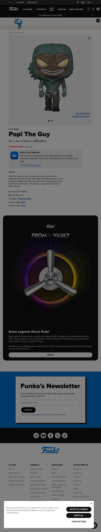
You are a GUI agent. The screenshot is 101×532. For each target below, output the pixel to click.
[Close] (91, 503)
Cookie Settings (79, 521)
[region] (49, 514)
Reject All (79, 515)
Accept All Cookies (79, 509)
